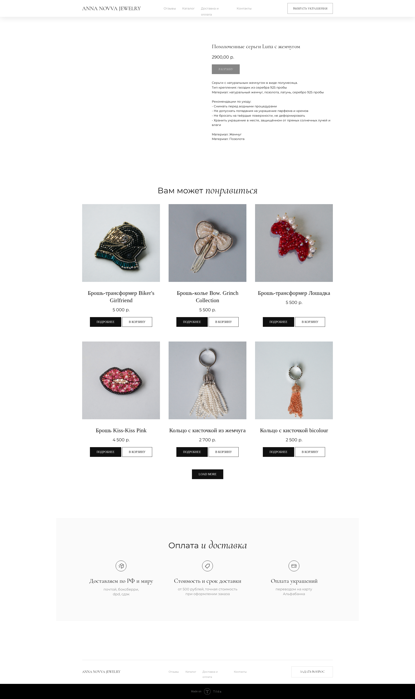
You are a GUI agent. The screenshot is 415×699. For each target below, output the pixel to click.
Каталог (188, 8)
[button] (310, 8)
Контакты (244, 8)
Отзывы (170, 8)
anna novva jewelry (111, 8)
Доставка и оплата (210, 11)
